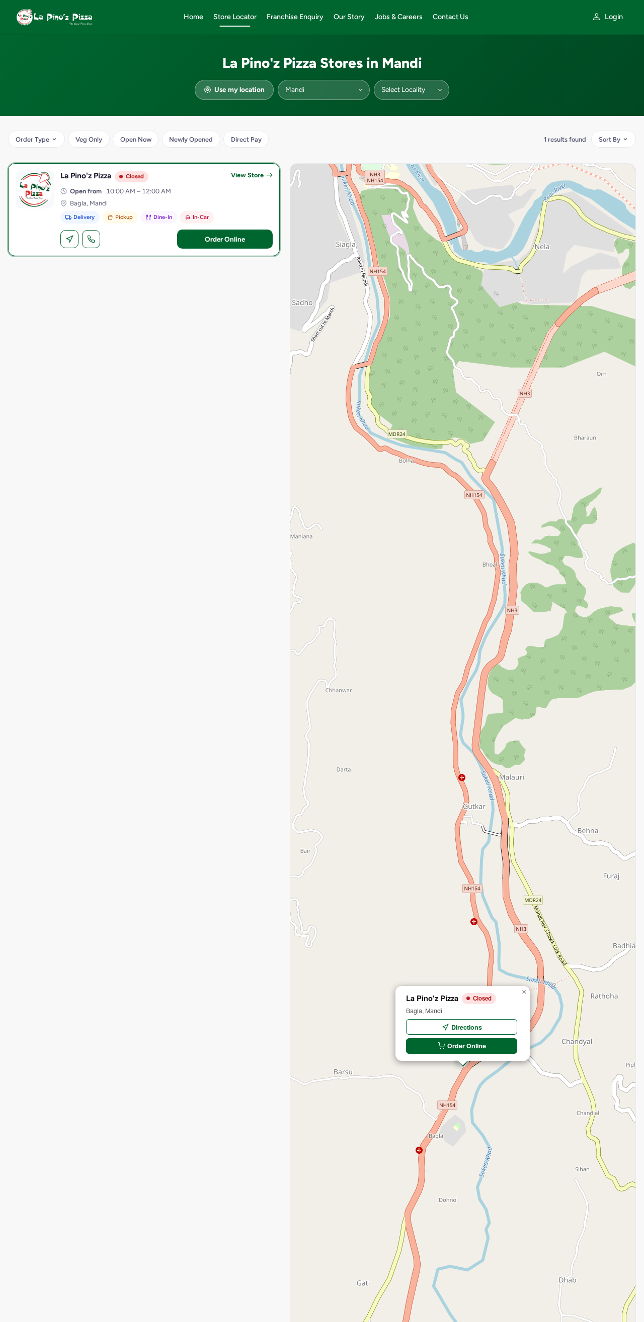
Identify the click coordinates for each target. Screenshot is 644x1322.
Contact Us (450, 17)
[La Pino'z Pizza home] (94, 17)
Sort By (609, 139)
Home (193, 17)
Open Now (135, 139)
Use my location (239, 89)
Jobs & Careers (399, 17)
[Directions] (69, 239)
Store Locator (235, 17)
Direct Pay (246, 139)
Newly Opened (191, 139)
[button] (524, 992)
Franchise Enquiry (295, 17)
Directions (466, 1027)
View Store (247, 175)
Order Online (225, 239)
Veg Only (88, 139)
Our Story (349, 17)
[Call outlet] (91, 239)
